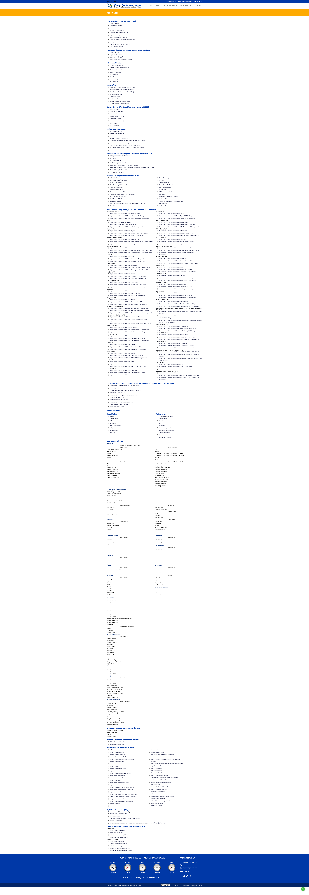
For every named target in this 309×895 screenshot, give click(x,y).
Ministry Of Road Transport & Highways (162, 754)
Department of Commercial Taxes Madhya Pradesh (125, 239)
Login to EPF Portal (115, 160)
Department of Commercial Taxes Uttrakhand (173, 231)
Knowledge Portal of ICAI (117, 388)
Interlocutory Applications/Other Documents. (119, 618)
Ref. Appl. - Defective (113, 477)
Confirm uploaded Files (117, 744)
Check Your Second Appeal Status (120, 848)
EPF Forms (113, 158)
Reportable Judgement (113, 691)
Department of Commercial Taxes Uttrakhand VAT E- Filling (176, 233)
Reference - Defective (113, 473)
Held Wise (162, 425)
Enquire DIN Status (115, 201)
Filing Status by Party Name (114, 689)
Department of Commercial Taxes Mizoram (172, 276)
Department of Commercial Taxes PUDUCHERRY (173, 335)
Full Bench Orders (159, 531)
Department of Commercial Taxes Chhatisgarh (124, 282)
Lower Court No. (111, 513)
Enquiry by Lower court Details (115, 693)
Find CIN (112, 206)
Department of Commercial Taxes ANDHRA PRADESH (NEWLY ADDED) (179, 352)
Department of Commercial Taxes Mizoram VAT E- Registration (178, 280)
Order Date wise (159, 581)
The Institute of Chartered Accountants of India (124, 386)
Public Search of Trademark (167, 192)
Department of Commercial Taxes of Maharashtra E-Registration (129, 216)
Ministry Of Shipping (156, 757)
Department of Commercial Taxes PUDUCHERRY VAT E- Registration (179, 339)
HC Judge (109, 590)
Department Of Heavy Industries (119, 782)
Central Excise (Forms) (116, 114)
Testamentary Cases (161, 481)
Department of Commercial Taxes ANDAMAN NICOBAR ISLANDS (177, 373)
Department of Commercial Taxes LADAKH (171, 364)
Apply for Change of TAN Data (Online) (121, 59)
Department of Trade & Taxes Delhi (120, 222)
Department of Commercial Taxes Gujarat (122, 231)
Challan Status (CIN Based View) (119, 103)
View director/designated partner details (122, 194)
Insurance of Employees (117, 172)
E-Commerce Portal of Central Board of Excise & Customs (127, 141)
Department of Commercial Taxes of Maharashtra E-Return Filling (129, 218)
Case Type (110, 579)
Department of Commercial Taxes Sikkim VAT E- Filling (126, 364)
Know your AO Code (116, 25)
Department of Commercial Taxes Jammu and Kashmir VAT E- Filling (130, 323)
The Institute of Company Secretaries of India (123, 395)
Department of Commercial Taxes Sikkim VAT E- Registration (128, 366)
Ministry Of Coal (114, 766)
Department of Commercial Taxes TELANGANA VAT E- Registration (179, 348)
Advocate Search (159, 553)
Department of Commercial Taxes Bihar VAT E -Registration (128, 259)
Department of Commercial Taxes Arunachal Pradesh (175, 248)
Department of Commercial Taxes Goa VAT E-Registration (127, 295)
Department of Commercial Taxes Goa (121, 291)
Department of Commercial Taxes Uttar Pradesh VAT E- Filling (177, 224)
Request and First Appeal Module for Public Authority (125, 818)
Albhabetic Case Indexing (166, 430)
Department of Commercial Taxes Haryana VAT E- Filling (126, 302)
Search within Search (165, 437)
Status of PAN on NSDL (116, 28)
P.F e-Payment (114, 74)
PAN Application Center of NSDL (119, 42)
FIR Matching (110, 648)
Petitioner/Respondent (166, 416)
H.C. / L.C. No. (110, 715)
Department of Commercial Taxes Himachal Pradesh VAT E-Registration (131, 313)
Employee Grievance (165, 199)
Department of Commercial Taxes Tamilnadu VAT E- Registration (129, 375)
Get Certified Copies (165, 187)
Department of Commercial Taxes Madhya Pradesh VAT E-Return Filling (131, 244)
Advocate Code (159, 507)
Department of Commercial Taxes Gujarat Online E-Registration (129, 233)
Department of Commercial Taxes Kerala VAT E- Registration (128, 349)
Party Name (110, 509)
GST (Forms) (113, 123)
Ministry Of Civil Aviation (117, 761)
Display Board (110, 664)
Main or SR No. (111, 507)
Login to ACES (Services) (117, 134)
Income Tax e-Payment (117, 65)
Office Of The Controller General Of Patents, (123, 796)
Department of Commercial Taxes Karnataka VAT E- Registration (129, 340)
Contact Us (184, 6)
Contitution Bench (164, 432)
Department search (112, 724)
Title (111, 421)
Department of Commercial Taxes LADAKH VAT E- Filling (175, 367)
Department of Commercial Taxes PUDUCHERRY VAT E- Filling (177, 337)
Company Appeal (159, 466)
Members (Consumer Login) (115, 730)
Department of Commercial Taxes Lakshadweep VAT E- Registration (179, 331)
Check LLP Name (164, 182)
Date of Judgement (165, 428)
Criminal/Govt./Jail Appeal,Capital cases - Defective (169, 455)
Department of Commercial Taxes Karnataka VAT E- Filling (127, 338)
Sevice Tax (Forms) (115, 118)
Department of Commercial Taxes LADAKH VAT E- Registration (177, 369)
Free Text (112, 432)
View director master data (118, 192)
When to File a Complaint (117, 830)
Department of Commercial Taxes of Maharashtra (125, 213)
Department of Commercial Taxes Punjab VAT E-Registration (128, 278)
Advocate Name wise (113, 525)
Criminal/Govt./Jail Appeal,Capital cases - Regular (169, 453)
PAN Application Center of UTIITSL (120, 44)
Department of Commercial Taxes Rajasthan (172, 239)
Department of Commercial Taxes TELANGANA (173, 343)
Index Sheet (110, 624)
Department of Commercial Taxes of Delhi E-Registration (127, 227)
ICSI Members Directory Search (119, 400)
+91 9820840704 (171, 1)
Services (157, 6)
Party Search (158, 541)
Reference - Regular (112, 471)
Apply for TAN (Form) (116, 55)
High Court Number (115, 425)
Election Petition (159, 475)
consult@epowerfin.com (186, 1)
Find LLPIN (161, 180)
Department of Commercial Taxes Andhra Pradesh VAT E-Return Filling (131, 252)
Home (150, 6)
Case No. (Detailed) (112, 713)
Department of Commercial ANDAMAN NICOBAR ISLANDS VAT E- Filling (179, 375)
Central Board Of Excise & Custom (161, 782)
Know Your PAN (114, 23)
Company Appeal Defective (162, 468)
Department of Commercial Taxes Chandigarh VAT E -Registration (130, 267)
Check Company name (166, 178)
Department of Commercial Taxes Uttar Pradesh (173, 222)
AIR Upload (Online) (115, 99)
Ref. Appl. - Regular (112, 475)
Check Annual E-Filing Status (167, 185)
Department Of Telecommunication (161, 766)
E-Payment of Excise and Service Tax (121, 136)
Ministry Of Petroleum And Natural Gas (121, 801)
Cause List (113, 416)
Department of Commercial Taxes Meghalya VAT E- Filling (176, 286)
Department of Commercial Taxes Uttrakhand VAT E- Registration (179, 235)
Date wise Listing (111, 660)
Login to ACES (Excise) (116, 131)
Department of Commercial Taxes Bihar (122, 256)
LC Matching (110, 652)
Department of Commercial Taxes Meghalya (172, 284)
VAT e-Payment (114, 79)
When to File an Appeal (117, 841)
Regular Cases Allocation (114, 658)
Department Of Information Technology (122, 789)
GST (164, 6)
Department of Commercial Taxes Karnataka (123, 336)
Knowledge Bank (172, 6)
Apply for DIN (162, 206)
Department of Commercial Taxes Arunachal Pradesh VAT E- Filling (179, 250)
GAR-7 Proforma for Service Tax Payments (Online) (125, 150)
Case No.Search (111, 638)
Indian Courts (155, 794)
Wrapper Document (160, 533)
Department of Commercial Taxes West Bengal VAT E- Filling (177, 304)
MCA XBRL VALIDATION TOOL (118, 196)
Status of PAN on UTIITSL (117, 30)
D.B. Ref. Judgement (160, 529)
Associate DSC (163, 203)
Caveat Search (111, 646)
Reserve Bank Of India (157, 752)
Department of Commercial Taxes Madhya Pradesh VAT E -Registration (131, 242)
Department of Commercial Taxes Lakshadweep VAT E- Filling (177, 328)
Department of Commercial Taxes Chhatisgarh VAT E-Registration (130, 287)
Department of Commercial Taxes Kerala (122, 344)
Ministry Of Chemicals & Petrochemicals (122, 759)
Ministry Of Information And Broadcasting (122, 787)
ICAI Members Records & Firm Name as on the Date (125, 390)
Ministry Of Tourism (156, 770)
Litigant (109, 581)
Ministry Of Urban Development (160, 773)
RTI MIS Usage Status (116, 821)
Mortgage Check (111, 736)
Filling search (110, 644)
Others (109, 457)
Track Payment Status (116, 199)
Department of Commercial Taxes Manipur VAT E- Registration (177, 272)
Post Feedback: (159, 585)
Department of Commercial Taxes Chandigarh (124, 265)
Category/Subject (112, 515)
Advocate (113, 423)
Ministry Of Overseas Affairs (159, 789)
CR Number (110, 630)
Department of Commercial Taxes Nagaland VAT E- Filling (176, 261)
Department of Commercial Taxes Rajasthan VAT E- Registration (178, 244)
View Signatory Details (116, 189)
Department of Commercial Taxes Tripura (171, 213)
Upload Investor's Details (117, 742)
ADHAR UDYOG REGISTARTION (118, 806)
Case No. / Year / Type (113, 491)
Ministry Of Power (115, 803)
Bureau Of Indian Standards (118, 757)
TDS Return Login (115, 96)
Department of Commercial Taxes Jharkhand (123, 327)
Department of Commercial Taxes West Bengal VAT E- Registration (179, 306)
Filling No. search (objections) (115, 662)
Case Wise (158, 577)
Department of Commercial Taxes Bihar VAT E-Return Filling (127, 261)
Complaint (162, 194)
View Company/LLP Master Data (119, 185)
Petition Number (111, 511)
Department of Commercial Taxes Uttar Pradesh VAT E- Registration (179, 227)
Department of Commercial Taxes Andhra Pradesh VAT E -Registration (131, 250)
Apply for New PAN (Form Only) (119, 37)
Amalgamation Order (161, 464)
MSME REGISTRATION (156, 805)
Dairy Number (114, 428)
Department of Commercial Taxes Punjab (122, 274)
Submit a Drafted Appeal (117, 846)
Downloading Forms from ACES (119, 138)
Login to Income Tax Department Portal (121, 89)
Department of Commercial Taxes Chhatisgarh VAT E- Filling (128, 285)
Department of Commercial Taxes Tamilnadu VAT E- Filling (127, 372)
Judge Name (163, 418)
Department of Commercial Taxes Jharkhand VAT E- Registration (129, 329)
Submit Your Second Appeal (118, 843)
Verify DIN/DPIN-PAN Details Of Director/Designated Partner (127, 203)
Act (160, 423)
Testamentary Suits (160, 483)
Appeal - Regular (111, 451)
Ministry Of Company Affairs (118, 768)
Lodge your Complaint (116, 832)
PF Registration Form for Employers (120, 156)
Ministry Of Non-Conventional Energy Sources (123, 794)
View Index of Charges (116, 187)
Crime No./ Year (159, 487)
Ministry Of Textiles (156, 768)
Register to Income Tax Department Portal (122, 87)
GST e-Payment (114, 81)
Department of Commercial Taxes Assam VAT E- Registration (177, 297)
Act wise (157, 525)
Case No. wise (110, 523)
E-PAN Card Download (116, 47)
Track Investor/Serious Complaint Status (171, 201)
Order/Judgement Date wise (115, 687)
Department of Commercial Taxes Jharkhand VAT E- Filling (127, 332)
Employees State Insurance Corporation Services (124, 165)
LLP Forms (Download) (116, 182)
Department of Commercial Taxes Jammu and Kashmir (126, 317)
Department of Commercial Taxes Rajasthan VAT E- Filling (176, 242)
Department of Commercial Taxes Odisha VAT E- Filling (126, 355)
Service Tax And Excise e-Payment (120, 67)
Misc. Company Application (162, 477)
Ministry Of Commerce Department (120, 764)
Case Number (114, 418)
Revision (109, 453)
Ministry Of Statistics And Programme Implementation (167, 763)
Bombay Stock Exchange (158, 798)
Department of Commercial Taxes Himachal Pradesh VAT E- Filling (129, 310)
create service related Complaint (169, 196)
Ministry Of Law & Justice (117, 752)
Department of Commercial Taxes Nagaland (172, 258)
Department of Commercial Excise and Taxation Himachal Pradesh (130, 308)
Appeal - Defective (112, 455)
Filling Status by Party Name (114, 719)
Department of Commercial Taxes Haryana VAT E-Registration (128, 304)
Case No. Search (159, 539)
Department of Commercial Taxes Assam (171, 293)
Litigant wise (158, 579)
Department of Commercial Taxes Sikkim (122, 362)
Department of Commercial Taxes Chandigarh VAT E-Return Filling (129, 270)
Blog (191, 6)
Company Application (161, 469)
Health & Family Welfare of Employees (121, 170)
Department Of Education (117, 771)
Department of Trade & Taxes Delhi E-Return (123, 224)
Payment (198, 6)
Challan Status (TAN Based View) (120, 101)
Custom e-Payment (116, 70)
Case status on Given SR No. (115, 501)
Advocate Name (111, 617)
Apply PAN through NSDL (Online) (119, 33)
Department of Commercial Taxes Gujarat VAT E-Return (126, 235)
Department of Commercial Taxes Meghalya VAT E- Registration (178, 289)
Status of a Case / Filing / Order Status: (118, 569)
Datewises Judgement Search (115, 711)
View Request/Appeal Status (118, 814)
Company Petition (160, 473)
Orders (109, 594)
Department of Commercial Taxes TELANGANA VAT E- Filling (176, 345)
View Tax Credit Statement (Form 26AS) (122, 92)
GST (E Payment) (115, 125)
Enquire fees (162, 189)
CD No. (156, 513)
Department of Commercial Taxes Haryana (123, 299)
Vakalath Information (161, 509)
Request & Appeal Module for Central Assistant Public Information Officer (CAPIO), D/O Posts (137, 823)
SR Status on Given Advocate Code (117, 503)
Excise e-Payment (115, 72)
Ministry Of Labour (156, 784)
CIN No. (109, 529)
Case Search (110, 670)
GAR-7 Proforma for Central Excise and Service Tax (125, 145)
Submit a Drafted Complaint (118, 835)
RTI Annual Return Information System (121, 850)
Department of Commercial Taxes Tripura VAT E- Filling (175, 216)
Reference (158, 457)
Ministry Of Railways (156, 750)
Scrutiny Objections (112, 620)
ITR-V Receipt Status (116, 94)
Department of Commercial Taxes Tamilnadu (123, 370)
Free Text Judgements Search (115, 723)
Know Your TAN (114, 52)
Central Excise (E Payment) (118, 116)
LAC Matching (111, 650)
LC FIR (108, 585)
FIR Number (110, 717)
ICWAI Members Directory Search (119, 404)
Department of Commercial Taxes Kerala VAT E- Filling (126, 347)
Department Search (112, 697)
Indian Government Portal (117, 750)
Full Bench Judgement (161, 527)
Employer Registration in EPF (118, 163)
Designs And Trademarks (117, 799)
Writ (156, 449)
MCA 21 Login (113, 178)
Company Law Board (157, 803)
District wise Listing (112, 656)
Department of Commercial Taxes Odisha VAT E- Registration (128, 358)
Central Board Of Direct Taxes (160, 780)
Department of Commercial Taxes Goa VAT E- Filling (125, 293)
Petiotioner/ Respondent (161, 485)
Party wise (109, 527)
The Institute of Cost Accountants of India (122, 402)
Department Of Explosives (117, 775)
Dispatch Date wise (160, 583)
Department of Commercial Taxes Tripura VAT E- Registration (177, 218)
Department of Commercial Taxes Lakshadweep (173, 326)
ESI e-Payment (114, 77)
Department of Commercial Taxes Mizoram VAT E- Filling (176, 278)
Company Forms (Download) (118, 180)
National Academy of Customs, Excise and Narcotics (125, 143)
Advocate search (111, 674)
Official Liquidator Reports (162, 479)
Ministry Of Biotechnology (117, 754)
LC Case (109, 587)
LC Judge (109, 583)
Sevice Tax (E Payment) (117, 121)
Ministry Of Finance (115, 780)
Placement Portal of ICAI (117, 393)
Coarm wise (158, 523)
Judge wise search (112, 685)
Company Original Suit (161, 471)
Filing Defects (114, 430)
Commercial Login (112, 732)
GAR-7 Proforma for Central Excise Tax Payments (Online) (127, 148)
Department (110, 592)
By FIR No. (109, 695)
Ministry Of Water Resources (159, 775)
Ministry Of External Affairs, (117, 778)
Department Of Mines (116, 792)
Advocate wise (111, 543)
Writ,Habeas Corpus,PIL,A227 (115, 449)
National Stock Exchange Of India (160, 801)
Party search (110, 640)
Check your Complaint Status (119, 837)
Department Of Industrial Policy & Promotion (123, 785)
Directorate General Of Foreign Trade (162, 787)
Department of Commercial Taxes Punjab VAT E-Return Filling (128, 276)
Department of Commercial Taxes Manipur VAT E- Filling (175, 269)
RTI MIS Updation (115, 816)
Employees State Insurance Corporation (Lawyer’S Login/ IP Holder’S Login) (132, 167)
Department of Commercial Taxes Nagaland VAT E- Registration (178, 263)
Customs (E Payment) (116, 111)
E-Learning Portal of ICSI (117, 397)
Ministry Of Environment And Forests (120, 773)
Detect (109, 734)
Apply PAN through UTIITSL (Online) (120, 35)
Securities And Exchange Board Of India (162, 796)
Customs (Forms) (115, 109)
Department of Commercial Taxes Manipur (172, 267)
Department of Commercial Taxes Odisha (122, 353)
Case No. (161, 421)
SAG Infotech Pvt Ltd (196, 885)
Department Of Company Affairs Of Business (164, 777)
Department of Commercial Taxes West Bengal (173, 301)
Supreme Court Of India (158, 791)
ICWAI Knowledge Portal (117, 407)
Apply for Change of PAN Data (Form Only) (122, 40)
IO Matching (110, 654)
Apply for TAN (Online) (116, 57)
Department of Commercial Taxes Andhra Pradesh (125, 248)
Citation (161, 435)
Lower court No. (111, 613)
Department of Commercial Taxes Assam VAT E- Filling (175, 295)
